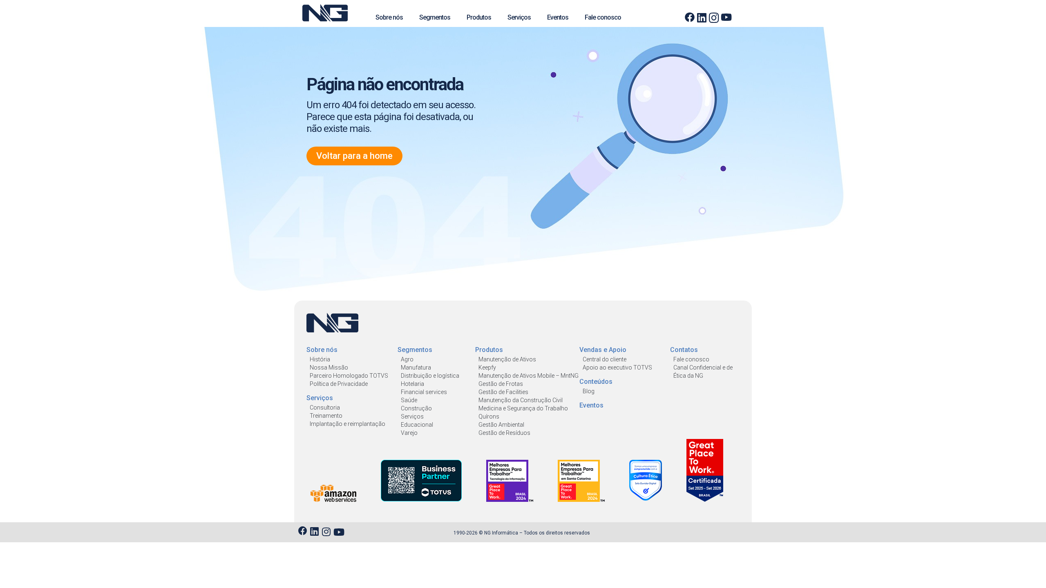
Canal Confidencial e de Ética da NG (703, 371)
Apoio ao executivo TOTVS (617, 367)
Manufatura (416, 367)
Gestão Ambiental (501, 424)
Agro (407, 359)
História (320, 359)
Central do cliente (604, 359)
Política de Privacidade (339, 384)
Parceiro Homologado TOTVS (349, 375)
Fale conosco (603, 17)
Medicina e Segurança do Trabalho (523, 408)
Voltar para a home (354, 156)
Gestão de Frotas (500, 384)
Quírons (488, 416)
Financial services (424, 392)
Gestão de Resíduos (504, 433)
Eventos (557, 17)
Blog (589, 391)
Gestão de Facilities (503, 392)
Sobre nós (389, 17)
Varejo (409, 433)
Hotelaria (412, 384)
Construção (416, 408)
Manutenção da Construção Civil (520, 400)
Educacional (417, 424)
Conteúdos (595, 381)
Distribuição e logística (430, 375)
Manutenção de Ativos (507, 359)
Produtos (479, 17)
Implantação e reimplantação (347, 424)
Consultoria (325, 407)
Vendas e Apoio (602, 350)
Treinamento (326, 415)
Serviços (519, 17)
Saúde (409, 400)
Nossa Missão (329, 367)
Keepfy (487, 367)
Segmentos (434, 17)
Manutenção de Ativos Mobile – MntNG (528, 375)
